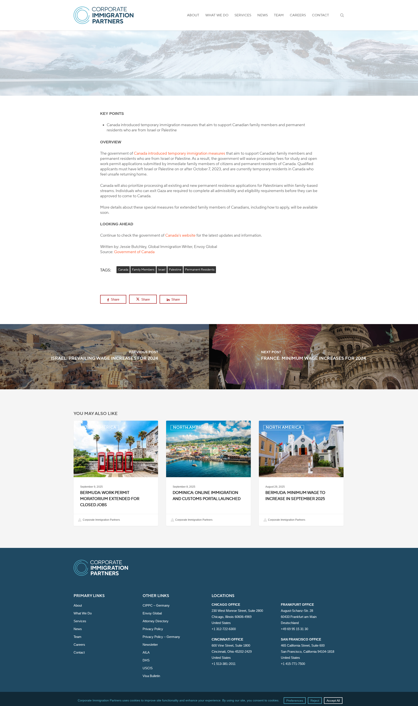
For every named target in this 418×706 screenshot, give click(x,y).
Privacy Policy (153, 629)
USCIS (148, 668)
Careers (79, 644)
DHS (146, 660)
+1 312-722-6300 (224, 629)
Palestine (175, 270)
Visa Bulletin (151, 676)
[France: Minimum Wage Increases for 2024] (313, 356)
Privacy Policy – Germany (161, 637)
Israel (161, 270)
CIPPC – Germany (156, 605)
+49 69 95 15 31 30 (294, 629)
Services (80, 621)
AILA (146, 652)
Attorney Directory (156, 621)
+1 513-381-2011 (224, 664)
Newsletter (150, 644)
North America (209, 81)
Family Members (143, 270)
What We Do (83, 613)
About (78, 605)
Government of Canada (134, 251)
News (78, 629)
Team (77, 637)
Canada (123, 270)
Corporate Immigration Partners (101, 520)
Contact (79, 652)
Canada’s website (180, 235)
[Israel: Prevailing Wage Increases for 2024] (104, 356)
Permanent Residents (199, 270)
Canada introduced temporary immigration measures (179, 153)
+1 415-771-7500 (293, 664)
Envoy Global (152, 613)
